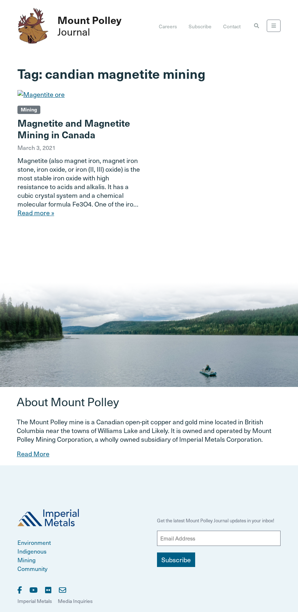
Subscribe (200, 26)
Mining (29, 109)
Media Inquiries (75, 601)
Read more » (35, 212)
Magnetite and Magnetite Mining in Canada (73, 128)
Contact (232, 26)
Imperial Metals (34, 601)
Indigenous (32, 551)
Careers (168, 26)
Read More (33, 453)
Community (32, 568)
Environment (34, 542)
